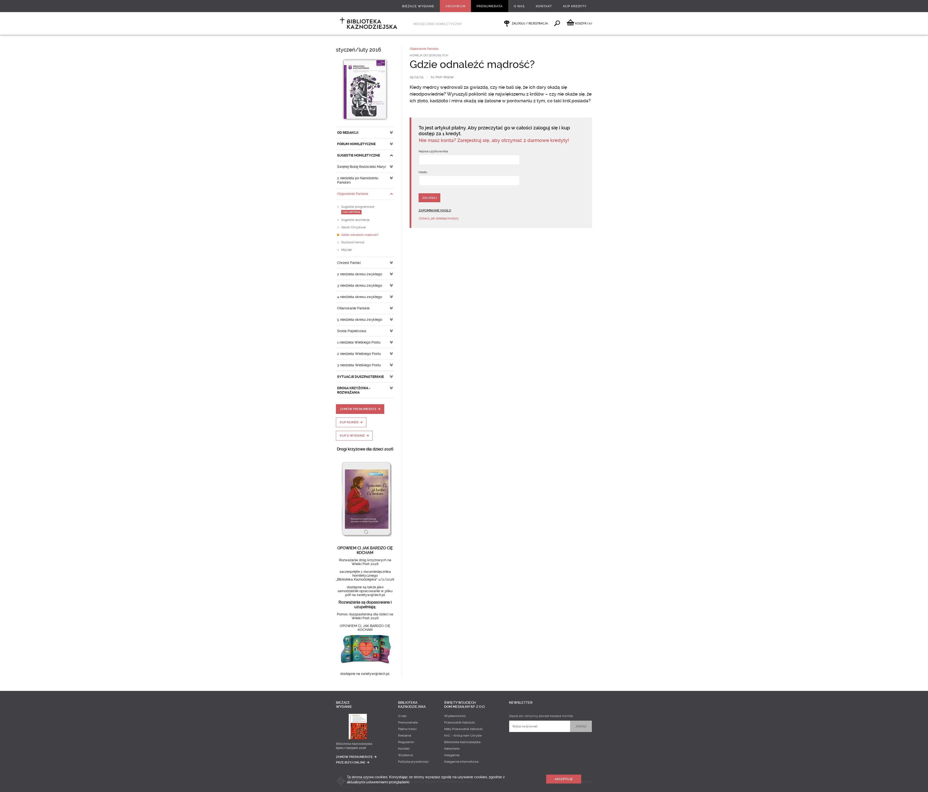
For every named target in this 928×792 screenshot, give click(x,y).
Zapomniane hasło (435, 210)
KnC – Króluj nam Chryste (463, 735)
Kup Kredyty (575, 6)
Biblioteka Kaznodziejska (354, 744)
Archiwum (455, 6)
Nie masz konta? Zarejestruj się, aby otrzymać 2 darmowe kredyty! (494, 140)
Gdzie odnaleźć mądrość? (360, 235)
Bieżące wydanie (418, 6)
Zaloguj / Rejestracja (530, 23)
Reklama (404, 735)
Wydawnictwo (455, 716)
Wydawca (405, 755)
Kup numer (349, 422)
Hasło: (423, 172)
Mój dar (346, 250)
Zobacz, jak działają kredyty (439, 218)
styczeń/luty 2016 (358, 50)
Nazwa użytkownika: (434, 151)
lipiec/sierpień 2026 (351, 748)
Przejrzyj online (350, 762)
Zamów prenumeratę (358, 409)
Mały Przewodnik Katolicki (463, 729)
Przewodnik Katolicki (459, 722)
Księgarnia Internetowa (461, 761)
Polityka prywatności (413, 761)
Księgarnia (451, 755)
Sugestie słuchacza (355, 220)
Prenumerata (490, 6)
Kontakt (544, 6)
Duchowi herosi (352, 242)
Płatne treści (407, 729)
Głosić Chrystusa (353, 227)
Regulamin (406, 742)
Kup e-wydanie (352, 435)
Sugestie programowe (357, 209)
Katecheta (451, 748)
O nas (519, 6)
